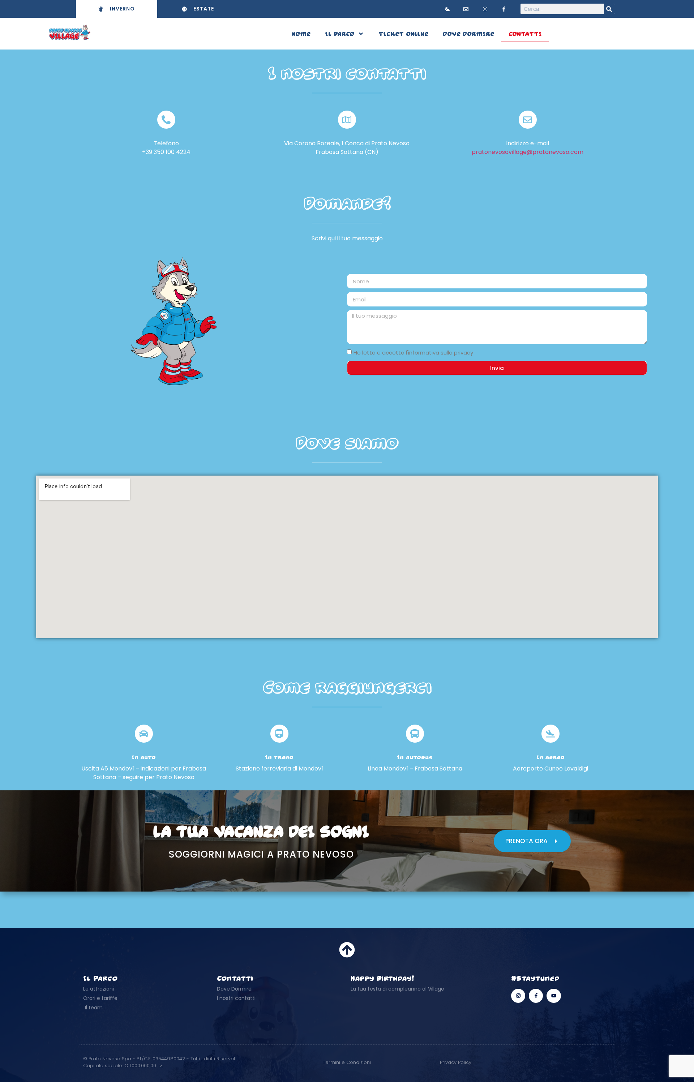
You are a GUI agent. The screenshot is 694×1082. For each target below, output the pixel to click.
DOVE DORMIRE (468, 33)
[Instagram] (518, 996)
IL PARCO (339, 33)
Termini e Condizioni (347, 1062)
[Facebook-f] (536, 996)
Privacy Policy (455, 1062)
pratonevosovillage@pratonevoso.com (527, 152)
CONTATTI (525, 33)
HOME (300, 33)
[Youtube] (554, 996)
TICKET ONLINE (403, 33)
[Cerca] (609, 9)
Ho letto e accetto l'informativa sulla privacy (413, 353)
